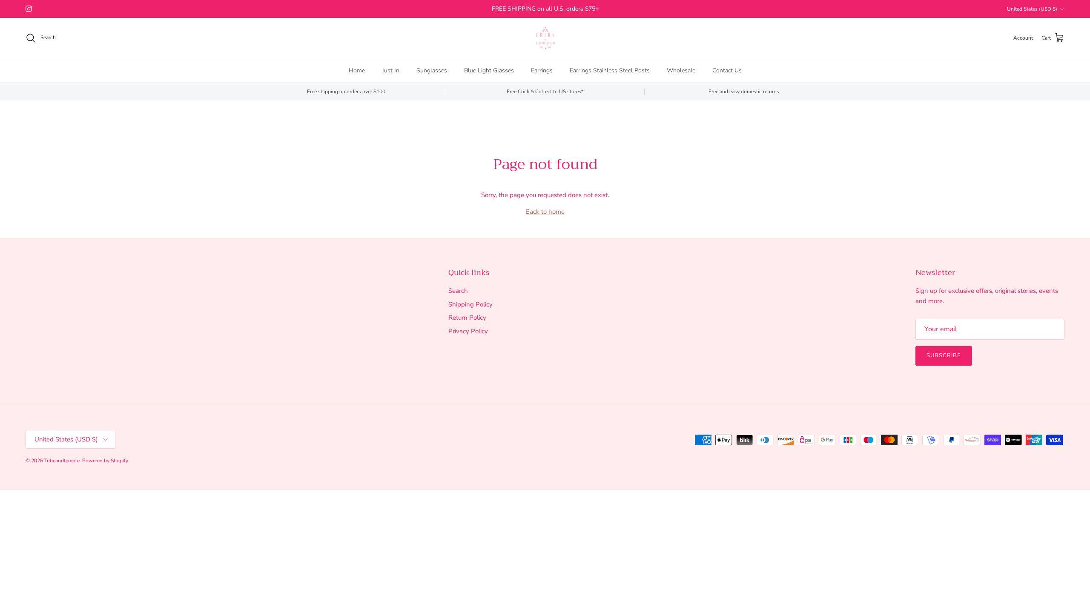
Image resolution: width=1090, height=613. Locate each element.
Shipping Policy (470, 304)
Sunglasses (431, 70)
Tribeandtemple (62, 460)
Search (458, 290)
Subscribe (943, 355)
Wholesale (681, 70)
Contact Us (727, 70)
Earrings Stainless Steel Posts (610, 70)
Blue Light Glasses (489, 70)
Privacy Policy (468, 331)
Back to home (545, 211)
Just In (390, 70)
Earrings (542, 70)
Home (357, 70)
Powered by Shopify (105, 460)
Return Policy (467, 317)
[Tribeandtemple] (545, 37)
